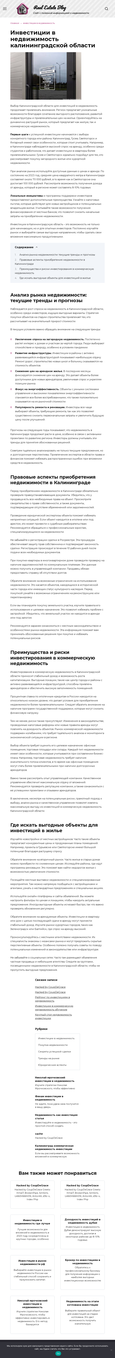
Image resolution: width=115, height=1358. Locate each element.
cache (39, 1133)
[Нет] (111, 1350)
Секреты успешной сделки (54, 1051)
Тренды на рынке (48, 1058)
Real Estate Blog (49, 7)
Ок (58, 1353)
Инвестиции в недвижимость (56, 1038)
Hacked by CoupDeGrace (50, 987)
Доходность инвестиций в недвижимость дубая (82, 1221)
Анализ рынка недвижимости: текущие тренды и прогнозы (57, 254)
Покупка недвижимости (53, 1045)
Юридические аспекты (52, 1065)
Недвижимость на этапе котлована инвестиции (82, 1303)
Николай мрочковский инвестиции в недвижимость (54, 1079)
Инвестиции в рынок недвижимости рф (32, 1262)
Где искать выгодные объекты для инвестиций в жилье (55, 278)
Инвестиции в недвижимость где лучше (32, 1222)
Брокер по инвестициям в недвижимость (82, 1261)
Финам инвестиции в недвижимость (49, 1098)
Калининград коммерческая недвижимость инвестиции (54, 1147)
